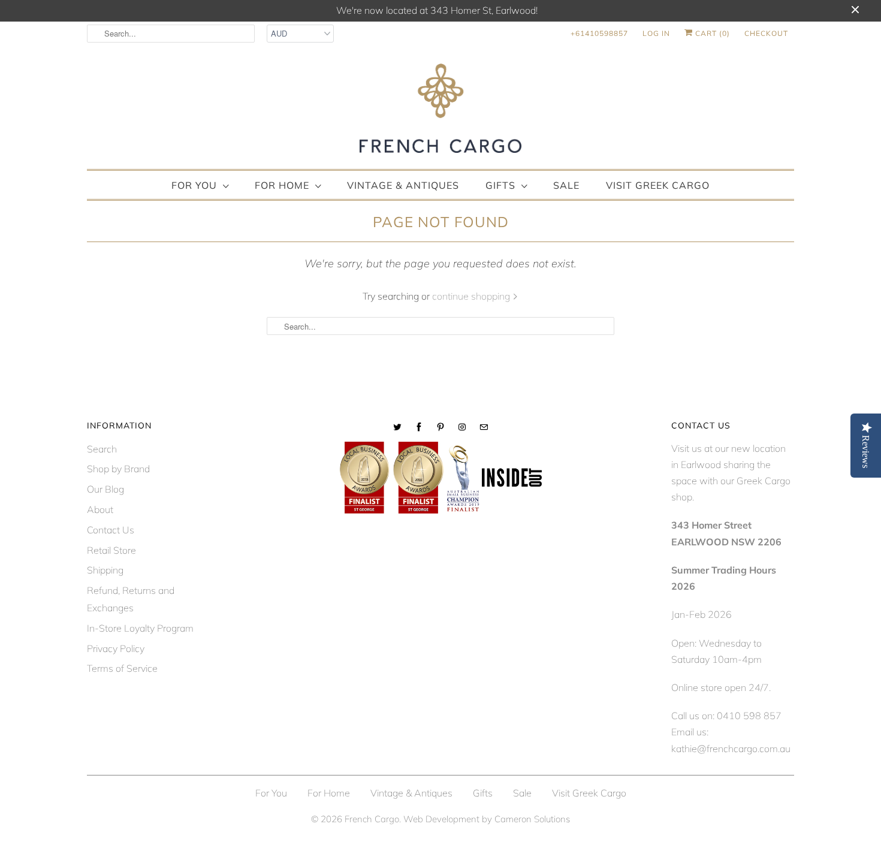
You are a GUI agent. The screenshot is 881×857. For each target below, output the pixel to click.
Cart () (711, 33)
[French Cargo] (440, 111)
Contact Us (110, 530)
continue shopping (472, 296)
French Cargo (372, 819)
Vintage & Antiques (403, 185)
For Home (282, 185)
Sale (566, 185)
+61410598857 (599, 33)
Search (102, 449)
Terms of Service (122, 668)
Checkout (766, 33)
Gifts (500, 185)
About (100, 509)
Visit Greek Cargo (658, 185)
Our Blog (105, 489)
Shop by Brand (118, 469)
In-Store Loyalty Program (140, 628)
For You (194, 185)
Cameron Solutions (532, 819)
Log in (656, 33)
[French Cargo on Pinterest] (440, 427)
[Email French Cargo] (483, 427)
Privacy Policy (115, 648)
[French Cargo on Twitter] (397, 427)
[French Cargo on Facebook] (419, 427)
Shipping (105, 570)
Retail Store (111, 550)
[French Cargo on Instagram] (462, 427)
